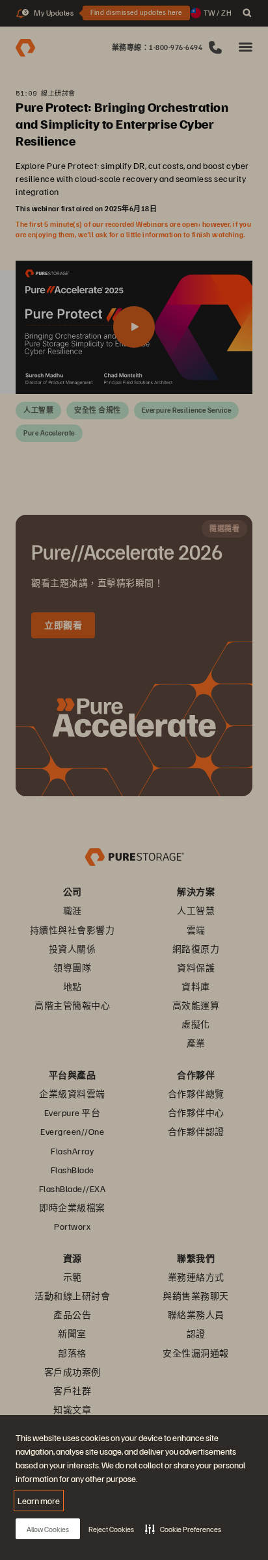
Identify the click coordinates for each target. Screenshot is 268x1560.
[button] (183, 1528)
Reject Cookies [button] (111, 1529)
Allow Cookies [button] (48, 1529)
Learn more (39, 1500)
